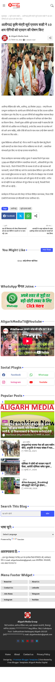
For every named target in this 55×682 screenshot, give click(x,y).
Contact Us (8, 588)
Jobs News (8, 594)
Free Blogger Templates (17, 662)
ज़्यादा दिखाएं (47, 250)
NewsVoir (8, 582)
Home (8, 654)
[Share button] (35, 216)
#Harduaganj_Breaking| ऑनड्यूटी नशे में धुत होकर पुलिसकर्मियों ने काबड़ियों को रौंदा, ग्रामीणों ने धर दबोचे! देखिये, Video (37, 484)
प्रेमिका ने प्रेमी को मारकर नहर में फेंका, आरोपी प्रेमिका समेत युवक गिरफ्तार (36, 465)
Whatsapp (28, 216)
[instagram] (32, 641)
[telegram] (37, 641)
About (17, 654)
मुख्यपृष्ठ (4, 16)
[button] (52, 6)
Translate (20, 540)
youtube (43, 382)
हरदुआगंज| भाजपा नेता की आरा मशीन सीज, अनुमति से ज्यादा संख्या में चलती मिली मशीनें (38, 447)
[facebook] (18, 641)
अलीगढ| (13, 208)
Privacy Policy (43, 654)
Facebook (10, 216)
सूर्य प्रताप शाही (14, 16)
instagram (16, 382)
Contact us (28, 654)
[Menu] (4, 6)
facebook (16, 374)
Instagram (8, 600)
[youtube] (27, 641)
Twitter (20, 216)
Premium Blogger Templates (25, 659)
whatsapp (43, 374)
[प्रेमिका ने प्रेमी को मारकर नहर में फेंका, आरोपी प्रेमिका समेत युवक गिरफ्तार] (10, 466)
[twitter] (23, 641)
